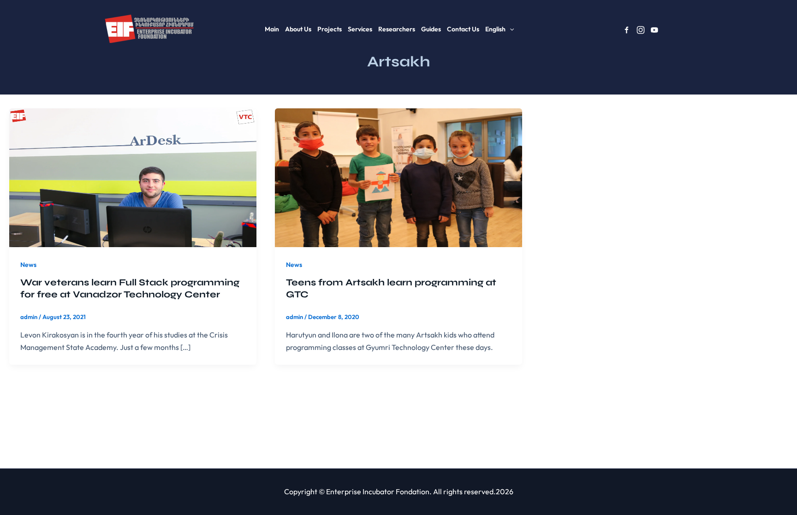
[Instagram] (640, 30)
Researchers (396, 29)
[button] (510, 29)
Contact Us (463, 29)
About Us (298, 29)
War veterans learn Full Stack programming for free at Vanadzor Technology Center (129, 288)
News (28, 264)
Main (272, 29)
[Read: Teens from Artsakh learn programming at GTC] (398, 176)
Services (360, 29)
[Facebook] (627, 30)
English (495, 29)
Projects (329, 29)
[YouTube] (654, 30)
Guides (431, 29)
